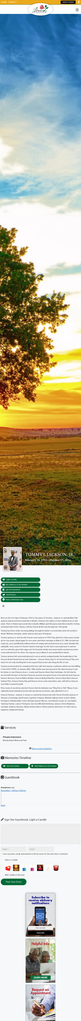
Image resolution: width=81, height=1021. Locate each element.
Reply (3, 806)
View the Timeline (12, 766)
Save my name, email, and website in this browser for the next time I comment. (35, 854)
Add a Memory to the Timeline (16, 585)
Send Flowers (11, 595)
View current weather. (42, 749)
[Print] (3, 606)
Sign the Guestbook (12, 590)
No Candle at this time (15, 875)
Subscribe (40, 933)
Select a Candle (11, 860)
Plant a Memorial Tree (14, 600)
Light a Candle (11, 580)
